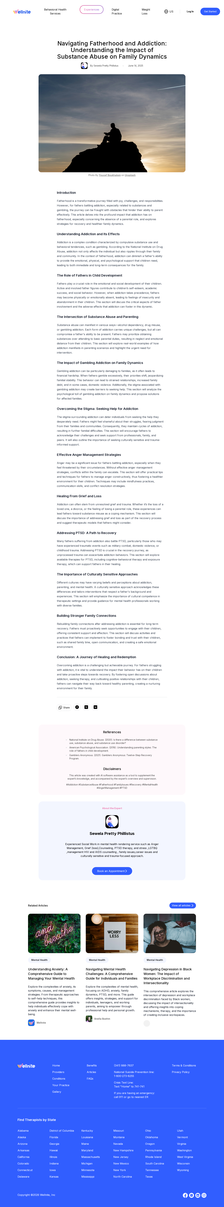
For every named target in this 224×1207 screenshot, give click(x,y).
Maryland (87, 1150)
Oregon (150, 1143)
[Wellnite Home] (22, 11)
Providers (58, 1072)
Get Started (210, 11)
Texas (149, 1176)
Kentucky (87, 1130)
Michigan (86, 1163)
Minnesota (87, 1170)
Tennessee (152, 1170)
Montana (118, 1137)
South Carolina (154, 1163)
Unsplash (130, 175)
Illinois (53, 1157)
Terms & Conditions (184, 1065)
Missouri (118, 1130)
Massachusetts (90, 1157)
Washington (184, 1150)
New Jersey (120, 1157)
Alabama (23, 1130)
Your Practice (60, 1085)
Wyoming (183, 1170)
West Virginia (185, 1157)
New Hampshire (123, 1150)
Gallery (56, 1091)
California (23, 1157)
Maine (85, 1143)
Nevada (118, 1143)
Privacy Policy (181, 1072)
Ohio (148, 1130)
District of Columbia (62, 1130)
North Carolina (122, 1176)
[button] (112, 871)
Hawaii (54, 1150)
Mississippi (87, 1176)
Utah (180, 1130)
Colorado (23, 1163)
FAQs (90, 1078)
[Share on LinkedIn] (95, 707)
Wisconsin (183, 1163)
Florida (54, 1137)
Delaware (23, 1176)
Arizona (22, 1143)
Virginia (181, 1143)
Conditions (58, 1078)
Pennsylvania (153, 1150)
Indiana (54, 1163)
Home (56, 1065)
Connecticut (25, 1170)
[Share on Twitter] (86, 707)
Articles (91, 1072)
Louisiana (87, 1137)
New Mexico (121, 1163)
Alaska (22, 1137)
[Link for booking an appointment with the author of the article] (169, 1023)
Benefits (92, 1065)
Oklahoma (151, 1137)
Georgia (54, 1143)
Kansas (54, 1176)
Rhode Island (153, 1157)
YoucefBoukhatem (110, 175)
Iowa (53, 1170)
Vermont (182, 1137)
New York (119, 1170)
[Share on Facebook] (77, 707)
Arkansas (23, 1150)
